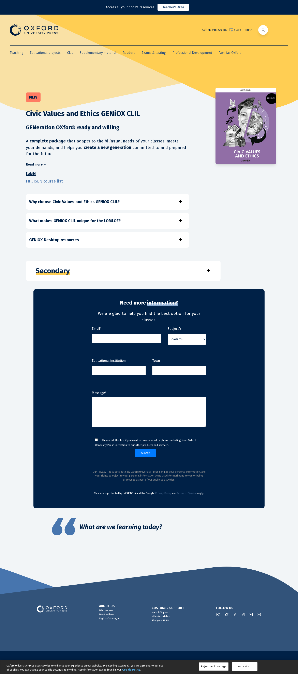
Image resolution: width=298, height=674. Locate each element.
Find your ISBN (160, 620)
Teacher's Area (173, 7)
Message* (99, 393)
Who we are (106, 610)
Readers (129, 53)
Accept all (244, 666)
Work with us (106, 614)
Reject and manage (213, 666)
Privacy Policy (163, 493)
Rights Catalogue (109, 618)
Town (156, 361)
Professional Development (192, 53)
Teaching (16, 53)
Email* (96, 329)
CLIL (70, 53)
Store (237, 30)
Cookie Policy (131, 669)
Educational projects (45, 53)
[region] (149, 667)
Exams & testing (154, 53)
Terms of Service (187, 493)
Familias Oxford (230, 53)
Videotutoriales (161, 616)
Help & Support (161, 612)
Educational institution (109, 361)
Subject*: (174, 329)
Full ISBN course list (44, 181)
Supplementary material (98, 53)
